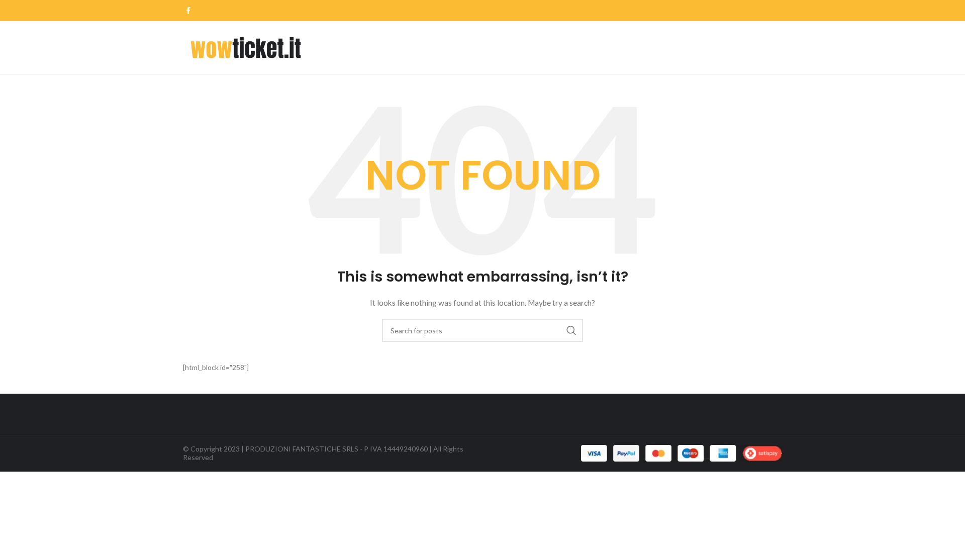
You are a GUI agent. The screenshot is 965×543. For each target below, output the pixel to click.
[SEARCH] (571, 330)
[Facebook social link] (188, 10)
